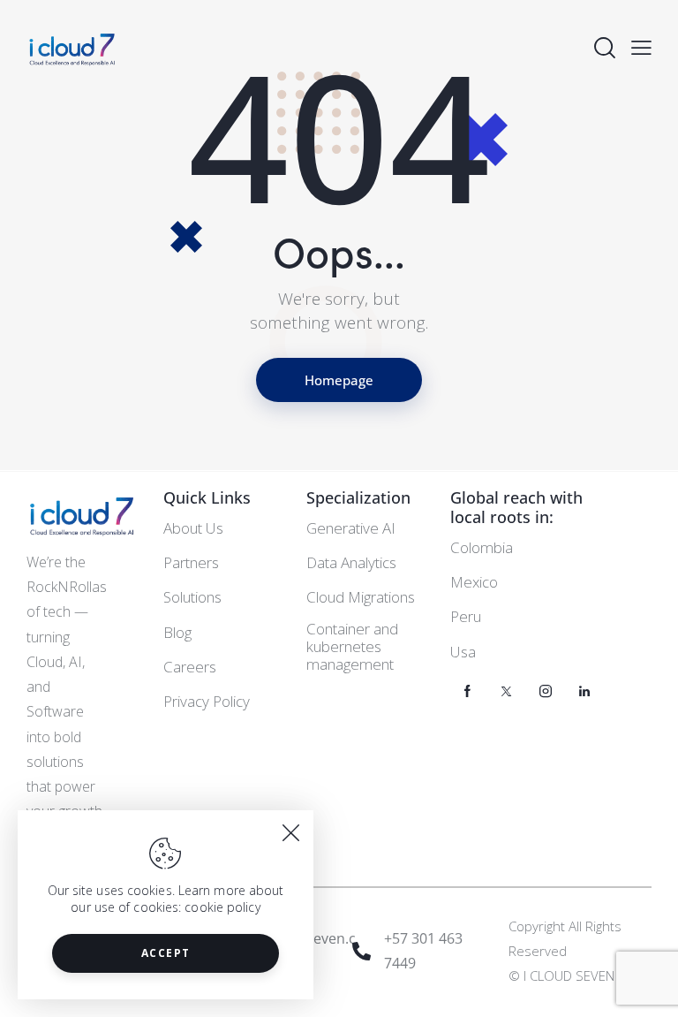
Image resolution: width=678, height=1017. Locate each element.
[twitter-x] (506, 691)
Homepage (339, 380)
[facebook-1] (468, 691)
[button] (641, 47)
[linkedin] (584, 691)
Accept (166, 952)
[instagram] (545, 691)
